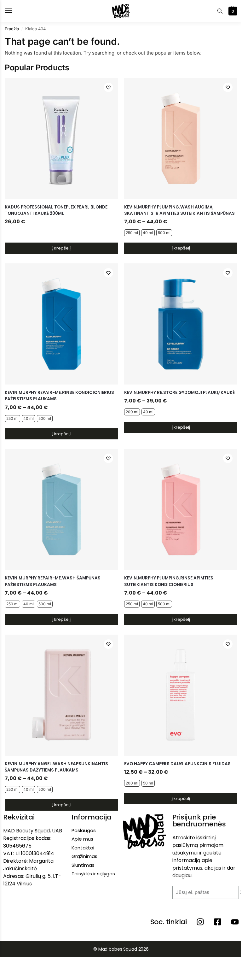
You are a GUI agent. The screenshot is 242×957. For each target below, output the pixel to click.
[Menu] (14, 11)
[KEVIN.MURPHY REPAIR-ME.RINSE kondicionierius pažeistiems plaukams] (61, 324)
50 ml (148, 783)
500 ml (164, 232)
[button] (232, 11)
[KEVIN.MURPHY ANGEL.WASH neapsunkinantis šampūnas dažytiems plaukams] (61, 695)
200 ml (132, 411)
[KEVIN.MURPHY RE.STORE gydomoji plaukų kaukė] (180, 324)
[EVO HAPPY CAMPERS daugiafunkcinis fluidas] (180, 695)
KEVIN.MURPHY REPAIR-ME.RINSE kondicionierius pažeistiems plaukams (59, 396)
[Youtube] (235, 922)
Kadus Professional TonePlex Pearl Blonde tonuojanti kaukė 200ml (56, 210)
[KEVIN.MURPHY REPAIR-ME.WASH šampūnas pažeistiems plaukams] (61, 509)
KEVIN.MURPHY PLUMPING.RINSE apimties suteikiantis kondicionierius (168, 581)
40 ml (148, 232)
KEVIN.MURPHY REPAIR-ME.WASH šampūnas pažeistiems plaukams (53, 581)
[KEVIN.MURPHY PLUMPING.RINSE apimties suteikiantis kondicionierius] (180, 509)
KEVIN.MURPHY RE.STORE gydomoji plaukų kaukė (179, 393)
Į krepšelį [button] (61, 248)
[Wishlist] (108, 87)
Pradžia (12, 28)
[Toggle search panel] (220, 11)
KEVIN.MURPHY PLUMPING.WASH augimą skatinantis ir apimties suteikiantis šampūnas (179, 210)
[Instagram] (200, 922)
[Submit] (235, 892)
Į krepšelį (181, 248)
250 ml (132, 232)
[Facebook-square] (218, 922)
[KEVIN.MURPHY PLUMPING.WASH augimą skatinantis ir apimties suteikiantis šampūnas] (180, 138)
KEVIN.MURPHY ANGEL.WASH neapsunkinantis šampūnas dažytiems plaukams (56, 767)
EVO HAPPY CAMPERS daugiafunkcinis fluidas (177, 764)
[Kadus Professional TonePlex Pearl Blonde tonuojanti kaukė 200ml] (61, 138)
